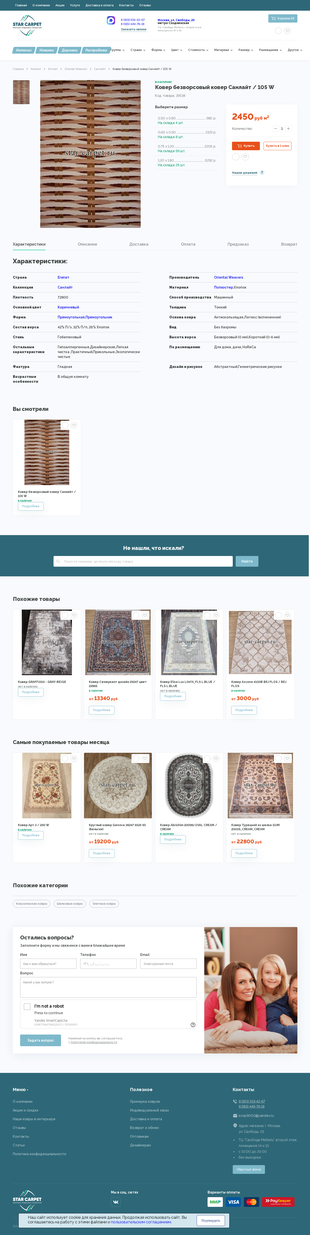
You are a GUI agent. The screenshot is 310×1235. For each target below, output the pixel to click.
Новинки (46, 50)
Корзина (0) (286, 18)
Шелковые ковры (70, 903)
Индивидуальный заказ (149, 1110)
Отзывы (145, 5)
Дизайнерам (140, 1145)
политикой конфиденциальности (94, 1042)
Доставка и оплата (99, 5)
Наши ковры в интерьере (34, 1119)
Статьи (19, 1145)
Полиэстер (223, 287)
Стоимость (196, 50)
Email (144, 955)
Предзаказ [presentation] (238, 244)
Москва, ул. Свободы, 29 (176, 20)
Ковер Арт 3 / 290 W (33, 825)
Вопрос (26, 973)
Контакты (126, 5)
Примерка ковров (145, 1101)
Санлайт (100, 68)
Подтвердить (211, 1220)
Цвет (175, 50)
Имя (23, 955)
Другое (293, 50)
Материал (221, 50)
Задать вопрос (40, 1040)
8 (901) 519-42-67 (133, 20)
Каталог (23, 50)
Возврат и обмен (144, 1128)
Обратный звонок (249, 1169)
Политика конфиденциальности (39, 1154)
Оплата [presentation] (188, 244)
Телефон (88, 955)
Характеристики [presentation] (29, 244)
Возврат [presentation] (289, 244)
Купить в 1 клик (277, 146)
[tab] (29, 244)
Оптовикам (139, 1136)
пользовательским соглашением (141, 1222)
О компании (41, 5)
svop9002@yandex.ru (256, 1116)
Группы (115, 50)
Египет (53, 68)
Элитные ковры (104, 903)
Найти (247, 561)
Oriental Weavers (76, 68)
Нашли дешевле (244, 172)
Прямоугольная (71, 317)
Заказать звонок (134, 29)
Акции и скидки (25, 1110)
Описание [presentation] (87, 244)
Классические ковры (31, 903)
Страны (136, 50)
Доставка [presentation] (138, 244)
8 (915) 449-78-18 (132, 24)
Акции (59, 5)
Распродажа (96, 50)
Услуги (75, 5)
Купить (249, 146)
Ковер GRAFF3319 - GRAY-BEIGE (42, 682)
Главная (21, 5)
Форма (156, 50)
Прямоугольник (98, 317)
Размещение (268, 50)
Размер (244, 50)
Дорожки (70, 50)
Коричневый (68, 307)
